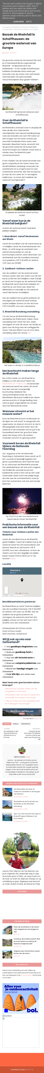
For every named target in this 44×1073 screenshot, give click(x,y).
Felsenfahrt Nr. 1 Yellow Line (14, 383)
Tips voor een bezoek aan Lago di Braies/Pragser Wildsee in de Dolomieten (27, 816)
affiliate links (37, 719)
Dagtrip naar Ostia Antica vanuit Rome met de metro (27, 952)
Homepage (6, 27)
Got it (29, 22)
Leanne (6, 53)
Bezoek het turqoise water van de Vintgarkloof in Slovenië (21, 690)
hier (29, 333)
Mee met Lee (29, 1070)
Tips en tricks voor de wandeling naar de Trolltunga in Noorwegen (22, 702)
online (13, 558)
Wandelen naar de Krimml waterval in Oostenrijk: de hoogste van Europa (22, 696)
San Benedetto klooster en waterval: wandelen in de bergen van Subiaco (27, 791)
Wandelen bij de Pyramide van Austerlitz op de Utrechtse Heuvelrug (26, 803)
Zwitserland (16, 27)
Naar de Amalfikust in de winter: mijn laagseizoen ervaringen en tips (26, 929)
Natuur (15, 724)
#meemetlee (26, 975)
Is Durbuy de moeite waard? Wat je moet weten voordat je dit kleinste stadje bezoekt (27, 941)
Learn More (18, 22)
